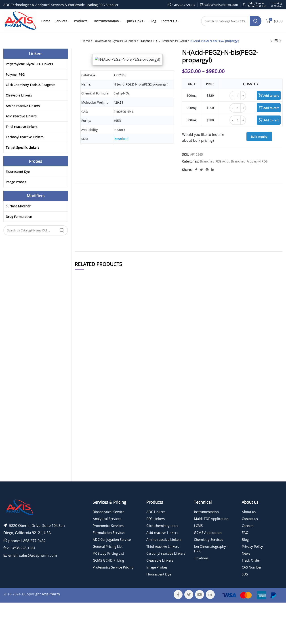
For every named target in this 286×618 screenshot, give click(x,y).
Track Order (251, 560)
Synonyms (182, 193)
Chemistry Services (208, 539)
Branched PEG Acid (174, 41)
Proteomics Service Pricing (113, 567)
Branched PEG (148, 41)
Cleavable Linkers (19, 95)
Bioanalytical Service (108, 511)
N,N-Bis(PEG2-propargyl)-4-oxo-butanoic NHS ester (118, 473)
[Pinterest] (207, 170)
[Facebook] (196, 170)
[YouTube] (199, 594)
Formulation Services (109, 532)
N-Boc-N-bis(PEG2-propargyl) (118, 447)
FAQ (245, 532)
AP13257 (84, 416)
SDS (245, 574)
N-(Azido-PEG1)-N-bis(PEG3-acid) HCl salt (118, 416)
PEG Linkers (155, 518)
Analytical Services (107, 518)
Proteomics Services (108, 525)
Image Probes (16, 182)
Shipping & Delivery (164, 193)
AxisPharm (51, 594)
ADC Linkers (155, 511)
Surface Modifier (18, 206)
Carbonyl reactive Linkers (25, 137)
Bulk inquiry (259, 137)
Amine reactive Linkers (23, 106)
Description (196, 193)
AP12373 (84, 373)
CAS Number (251, 567)
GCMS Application (208, 532)
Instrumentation (206, 511)
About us (249, 511)
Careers (247, 525)
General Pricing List (107, 546)
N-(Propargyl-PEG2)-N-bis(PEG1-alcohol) (118, 324)
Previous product (271, 40)
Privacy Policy (252, 546)
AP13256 (84, 430)
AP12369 (84, 447)
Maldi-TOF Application (211, 518)
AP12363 (84, 324)
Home (86, 41)
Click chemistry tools (162, 525)
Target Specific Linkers (22, 147)
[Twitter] (201, 170)
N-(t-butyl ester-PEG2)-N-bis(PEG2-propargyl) (118, 373)
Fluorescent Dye (18, 171)
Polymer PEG (15, 74)
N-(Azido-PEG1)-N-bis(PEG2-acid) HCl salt (118, 430)
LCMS (198, 525)
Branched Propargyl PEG (249, 161)
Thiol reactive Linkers (22, 126)
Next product (280, 40)
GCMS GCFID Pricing (108, 560)
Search (255, 21)
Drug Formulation (19, 216)
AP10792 (84, 473)
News (246, 553)
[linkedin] (212, 170)
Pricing (270, 325)
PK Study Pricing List (108, 553)
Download (121, 139)
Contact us (250, 518)
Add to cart (271, 96)
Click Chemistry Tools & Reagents (30, 85)
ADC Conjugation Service (112, 539)
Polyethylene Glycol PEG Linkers (114, 41)
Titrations (201, 558)
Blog (245, 539)
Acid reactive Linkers (21, 116)
